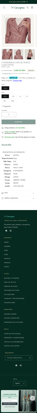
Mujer (6, 242)
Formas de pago (10, 286)
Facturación (9, 294)
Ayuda (6, 267)
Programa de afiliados (13, 322)
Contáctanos (9, 303)
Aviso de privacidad (12, 334)
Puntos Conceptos (11, 318)
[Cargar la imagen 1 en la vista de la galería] (7, 54)
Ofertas (7, 263)
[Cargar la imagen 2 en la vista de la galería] (18, 54)
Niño (6, 254)
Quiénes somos (10, 314)
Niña (6, 250)
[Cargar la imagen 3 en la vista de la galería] (30, 54)
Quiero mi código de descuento (10, 403)
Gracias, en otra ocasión (9, 406)
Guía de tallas (6, 144)
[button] (4, 7)
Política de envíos (11, 346)
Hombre (7, 246)
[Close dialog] (35, 391)
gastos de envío (7, 73)
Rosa (6, 88)
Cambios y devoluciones (14, 298)
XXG (13, 101)
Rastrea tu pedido (11, 278)
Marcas (7, 259)
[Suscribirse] (29, 357)
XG (6, 101)
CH (14, 96)
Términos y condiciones (14, 338)
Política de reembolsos (13, 342)
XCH (6, 96)
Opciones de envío (11, 290)
